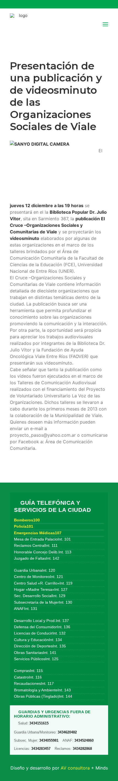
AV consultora (75, 768)
